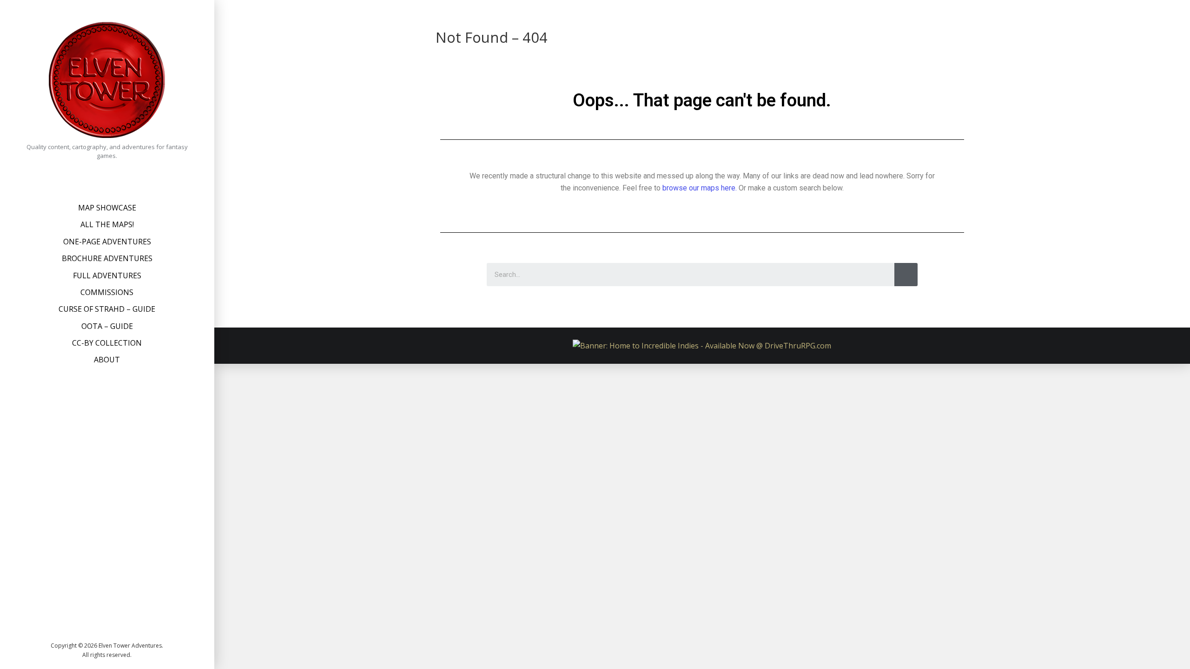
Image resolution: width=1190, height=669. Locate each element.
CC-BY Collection (107, 343)
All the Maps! (107, 224)
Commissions (106, 292)
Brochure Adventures (107, 258)
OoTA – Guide (107, 326)
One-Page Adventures (107, 241)
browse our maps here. (699, 188)
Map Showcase (107, 208)
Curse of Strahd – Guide (107, 309)
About (107, 359)
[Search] (906, 274)
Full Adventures (107, 275)
